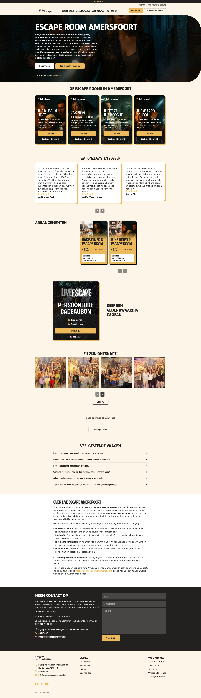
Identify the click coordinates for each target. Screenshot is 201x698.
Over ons (155, 4)
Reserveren (44, 65)
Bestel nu (75, 330)
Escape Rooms (98, 1)
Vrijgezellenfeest (157, 672)
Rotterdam (85, 665)
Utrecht (84, 668)
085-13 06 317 (44, 632)
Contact (163, 4)
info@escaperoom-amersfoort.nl (52, 636)
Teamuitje (153, 665)
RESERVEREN (135, 10)
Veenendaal (86, 672)
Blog (149, 4)
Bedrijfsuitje (154, 668)
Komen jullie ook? (100, 429)
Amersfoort (86, 661)
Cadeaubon (142, 4)
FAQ (107, 10)
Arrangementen (83, 10)
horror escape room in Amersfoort (94, 570)
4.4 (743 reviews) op (50, 75)
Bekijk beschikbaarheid (155, 10)
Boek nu (100, 401)
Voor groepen (98, 10)
